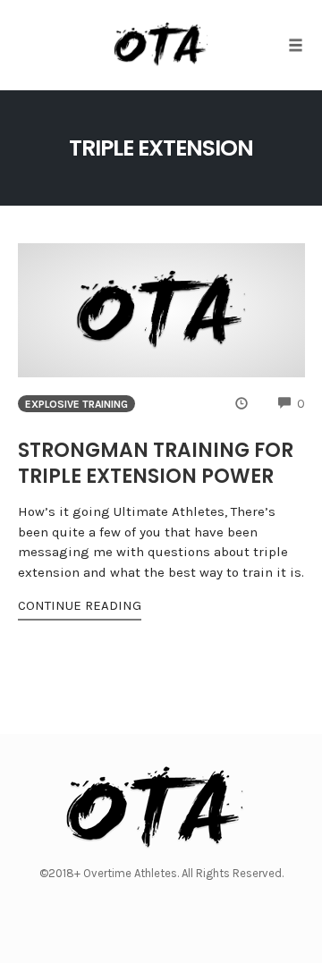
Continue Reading (79, 605)
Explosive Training (76, 404)
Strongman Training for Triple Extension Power (155, 463)
